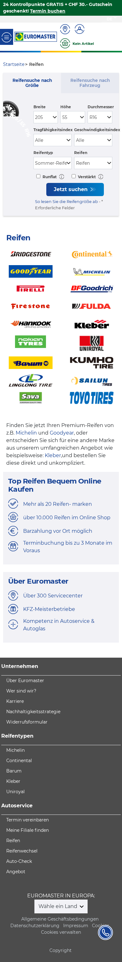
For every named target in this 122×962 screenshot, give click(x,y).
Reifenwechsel (22, 851)
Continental (19, 760)
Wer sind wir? (21, 691)
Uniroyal (15, 791)
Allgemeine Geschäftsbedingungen (60, 919)
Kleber (53, 455)
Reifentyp (43, 152)
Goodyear (62, 433)
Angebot (15, 871)
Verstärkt (86, 176)
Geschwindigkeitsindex (97, 129)
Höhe (65, 106)
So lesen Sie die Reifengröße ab (66, 201)
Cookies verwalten (61, 932)
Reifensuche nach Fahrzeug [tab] (90, 83)
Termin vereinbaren (27, 820)
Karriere (15, 701)
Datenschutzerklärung (34, 925)
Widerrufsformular (27, 722)
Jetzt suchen (71, 189)
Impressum (75, 925)
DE (109, 19)
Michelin (26, 433)
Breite (39, 106)
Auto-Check (19, 861)
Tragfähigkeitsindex (53, 129)
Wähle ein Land (58, 906)
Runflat (49, 176)
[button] (61, 176)
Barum (14, 771)
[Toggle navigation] (6, 37)
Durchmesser (101, 106)
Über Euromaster (25, 680)
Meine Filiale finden (27, 830)
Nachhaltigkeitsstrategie (33, 711)
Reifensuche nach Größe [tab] (32, 83)
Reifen (80, 152)
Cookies (100, 925)
